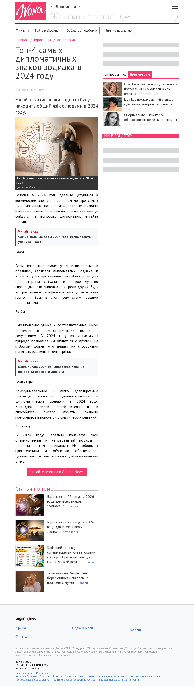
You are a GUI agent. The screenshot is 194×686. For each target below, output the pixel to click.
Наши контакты (24, 673)
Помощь (44, 676)
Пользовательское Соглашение (32, 679)
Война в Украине (47, 30)
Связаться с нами (74, 676)
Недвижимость (82, 628)
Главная (21, 39)
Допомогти (65, 6)
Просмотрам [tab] (140, 74)
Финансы (21, 636)
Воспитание (87, 562)
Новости (83, 583)
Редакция (42, 673)
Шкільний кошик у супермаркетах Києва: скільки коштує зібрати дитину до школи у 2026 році (71, 554)
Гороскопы (42, 39)
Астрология (66, 39)
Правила (57, 676)
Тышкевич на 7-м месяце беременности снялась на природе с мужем (67, 578)
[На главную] (82, 17)
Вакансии (135, 679)
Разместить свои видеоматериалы (106, 676)
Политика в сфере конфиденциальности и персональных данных (90, 679)
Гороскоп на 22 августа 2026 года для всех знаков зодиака (70, 527)
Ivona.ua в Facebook (26, 676)
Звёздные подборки (82, 30)
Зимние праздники (119, 30)
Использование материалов (144, 676)
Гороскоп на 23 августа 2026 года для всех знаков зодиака (70, 501)
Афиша (20, 628)
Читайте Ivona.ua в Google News (57, 471)
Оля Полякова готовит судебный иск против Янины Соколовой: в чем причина (150, 89)
